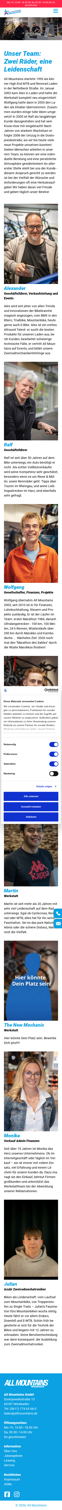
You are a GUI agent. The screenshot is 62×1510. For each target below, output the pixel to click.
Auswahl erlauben (31, 806)
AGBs (8, 1484)
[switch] (53, 754)
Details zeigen (44, 786)
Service (9, 1465)
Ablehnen (31, 816)
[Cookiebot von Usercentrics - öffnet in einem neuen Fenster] (44, 690)
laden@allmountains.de (20, 1413)
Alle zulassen (31, 796)
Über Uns (10, 1451)
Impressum (12, 1479)
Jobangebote (13, 1456)
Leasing (9, 1460)
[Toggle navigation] (55, 11)
